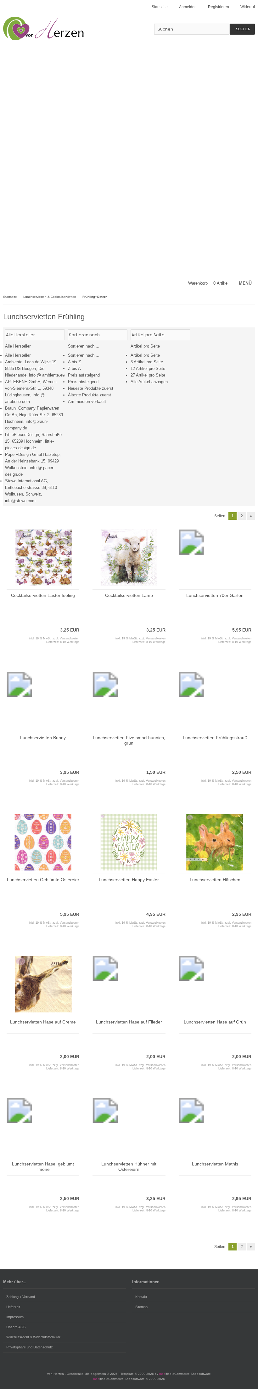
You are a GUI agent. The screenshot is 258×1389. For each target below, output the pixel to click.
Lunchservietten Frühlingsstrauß (215, 737)
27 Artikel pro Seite (148, 375)
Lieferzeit (13, 1307)
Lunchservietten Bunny (43, 737)
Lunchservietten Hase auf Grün (215, 1021)
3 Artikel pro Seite (147, 362)
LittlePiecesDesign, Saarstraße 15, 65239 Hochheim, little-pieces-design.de (33, 441)
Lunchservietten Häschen (215, 879)
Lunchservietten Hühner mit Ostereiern (128, 1166)
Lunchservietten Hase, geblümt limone (43, 1166)
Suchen (242, 29)
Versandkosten (69, 638)
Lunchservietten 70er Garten (215, 595)
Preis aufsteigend (84, 375)
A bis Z (74, 362)
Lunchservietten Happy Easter (129, 879)
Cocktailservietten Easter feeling (43, 595)
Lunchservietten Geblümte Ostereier (43, 879)
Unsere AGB (15, 1327)
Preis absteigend (83, 381)
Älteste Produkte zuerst (89, 395)
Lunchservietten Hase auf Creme (43, 1021)
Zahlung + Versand (20, 1297)
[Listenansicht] (251, 334)
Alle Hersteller (18, 355)
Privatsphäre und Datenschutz (29, 1347)
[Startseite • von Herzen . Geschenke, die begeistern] (45, 28)
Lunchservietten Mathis (215, 1163)
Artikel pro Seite (145, 355)
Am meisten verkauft (87, 401)
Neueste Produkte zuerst (90, 388)
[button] (35, 416)
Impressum (15, 1317)
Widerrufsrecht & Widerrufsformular (33, 1337)
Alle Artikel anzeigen (149, 381)
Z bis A (74, 368)
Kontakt (141, 1297)
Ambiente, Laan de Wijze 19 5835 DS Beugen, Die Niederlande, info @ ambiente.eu (34, 368)
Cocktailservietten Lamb (129, 595)
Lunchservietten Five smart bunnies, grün (129, 740)
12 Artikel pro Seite (148, 368)
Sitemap (141, 1307)
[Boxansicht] (248, 334)
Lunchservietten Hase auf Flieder (129, 1021)
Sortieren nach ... (83, 355)
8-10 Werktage (69, 641)
